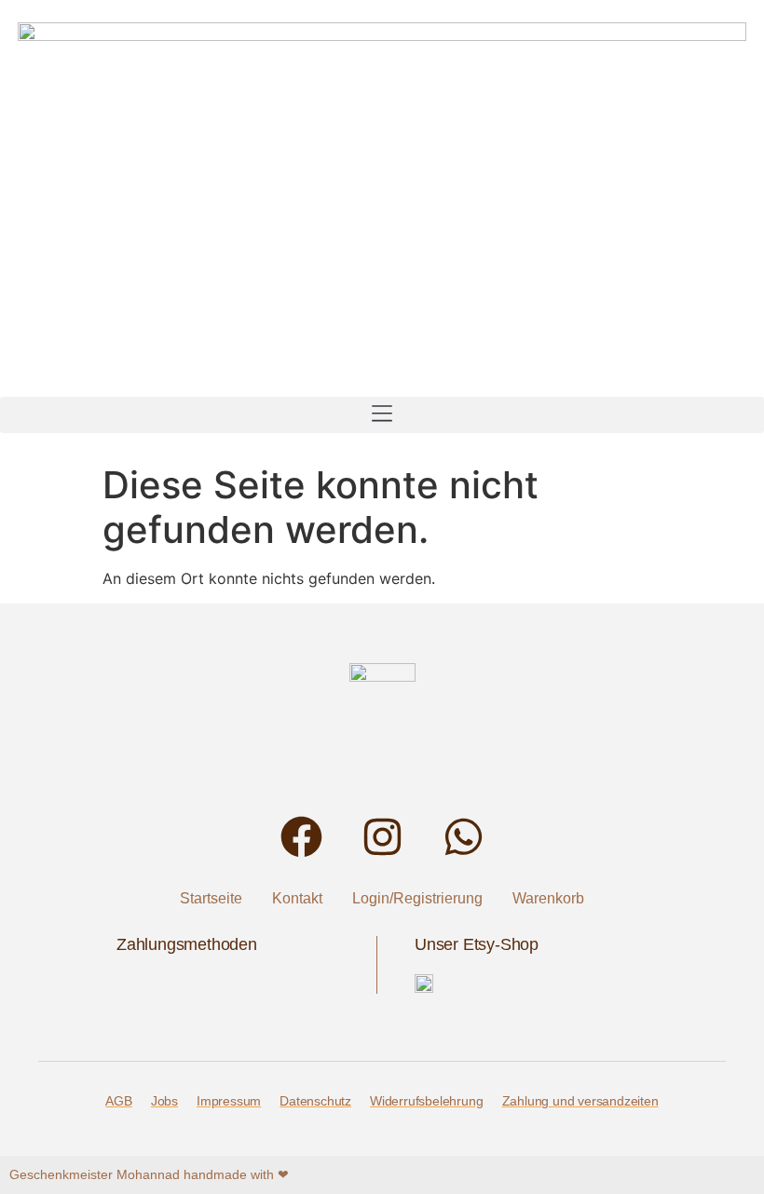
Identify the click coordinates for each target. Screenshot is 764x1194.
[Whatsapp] (463, 837)
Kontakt (297, 898)
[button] (382, 415)
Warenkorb (548, 898)
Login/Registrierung (417, 898)
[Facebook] (301, 837)
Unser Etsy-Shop (477, 944)
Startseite (211, 898)
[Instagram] (382, 837)
